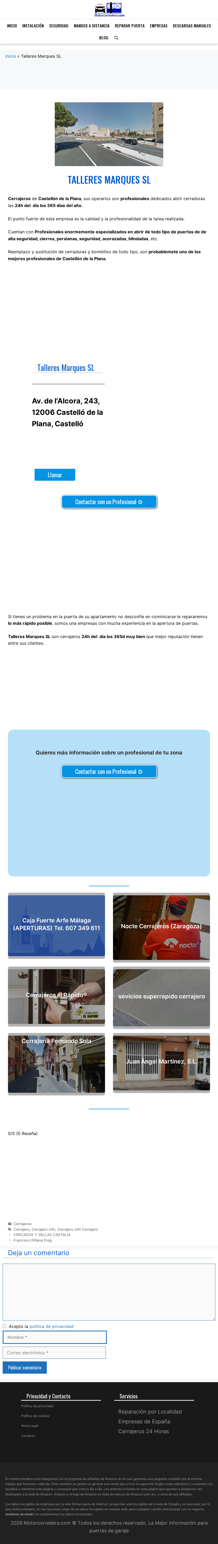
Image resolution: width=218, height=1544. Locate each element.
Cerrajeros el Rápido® (56, 995)
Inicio (12, 25)
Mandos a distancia (92, 25)
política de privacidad (51, 1326)
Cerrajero (22, 1229)
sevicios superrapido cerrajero (161, 996)
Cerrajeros (22, 1224)
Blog (103, 37)
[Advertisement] (109, 80)
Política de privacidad (37, 1406)
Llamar (55, 474)
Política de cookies (35, 1416)
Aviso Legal (29, 1426)
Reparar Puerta (130, 25)
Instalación (33, 25)
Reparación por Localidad (150, 1411)
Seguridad (58, 25)
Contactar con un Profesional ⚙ (109, 501)
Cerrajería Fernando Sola (56, 1040)
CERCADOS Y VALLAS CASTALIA (42, 1235)
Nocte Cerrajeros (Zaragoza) (161, 926)
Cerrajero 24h (43, 1229)
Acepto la (39, 1326)
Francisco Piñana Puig (33, 1240)
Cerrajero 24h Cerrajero (77, 1229)
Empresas (158, 25)
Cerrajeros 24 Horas (143, 1431)
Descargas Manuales (192, 25)
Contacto (28, 1436)
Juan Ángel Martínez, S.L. (161, 1061)
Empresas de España (144, 1421)
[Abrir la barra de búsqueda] (116, 38)
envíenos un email (19, 1514)
